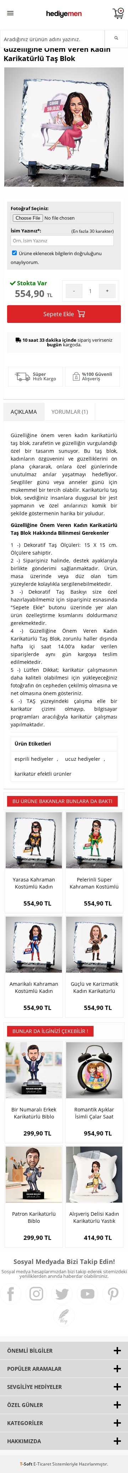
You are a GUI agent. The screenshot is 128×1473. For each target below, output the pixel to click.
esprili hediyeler (34, 758)
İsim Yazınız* (25, 230)
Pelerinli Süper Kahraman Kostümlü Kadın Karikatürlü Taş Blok (94, 883)
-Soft (26, 1464)
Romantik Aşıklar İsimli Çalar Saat (94, 1113)
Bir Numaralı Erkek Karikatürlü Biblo (33, 1113)
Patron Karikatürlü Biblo (34, 1217)
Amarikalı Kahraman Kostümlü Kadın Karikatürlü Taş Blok (34, 987)
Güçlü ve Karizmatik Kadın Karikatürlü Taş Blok (94, 987)
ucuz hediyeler (82, 758)
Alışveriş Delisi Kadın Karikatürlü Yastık (94, 1217)
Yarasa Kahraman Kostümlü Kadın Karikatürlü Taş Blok (34, 883)
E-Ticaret (42, 1464)
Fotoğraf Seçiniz (29, 208)
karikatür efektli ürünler (43, 773)
